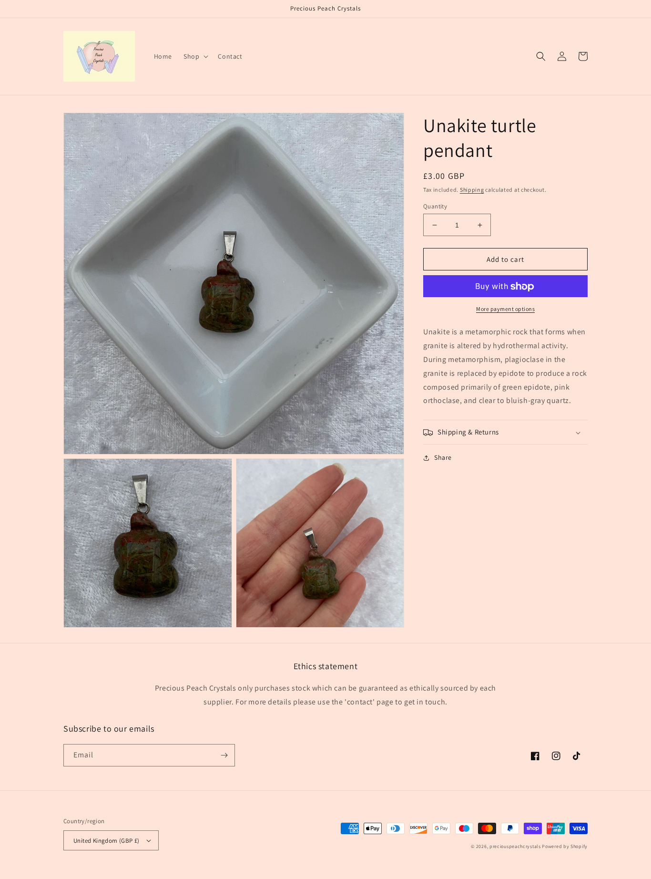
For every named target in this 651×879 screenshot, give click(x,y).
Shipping (472, 189)
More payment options (505, 309)
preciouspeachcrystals (515, 846)
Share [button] (443, 458)
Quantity (435, 206)
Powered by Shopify (565, 846)
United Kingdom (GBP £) (106, 841)
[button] (195, 56)
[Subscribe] (224, 755)
